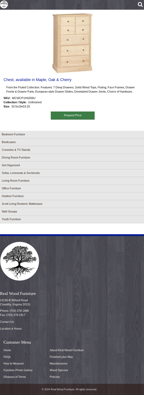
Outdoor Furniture (13, 196)
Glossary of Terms (15, 376)
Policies (55, 376)
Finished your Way (61, 356)
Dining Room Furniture (16, 157)
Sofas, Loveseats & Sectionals (21, 172)
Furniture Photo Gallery (18, 370)
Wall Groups (9, 211)
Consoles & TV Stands (16, 149)
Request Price (73, 115)
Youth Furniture (11, 219)
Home (7, 350)
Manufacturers (58, 363)
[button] (71, 43)
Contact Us (7, 321)
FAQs (7, 356)
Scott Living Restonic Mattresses (22, 203)
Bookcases (9, 142)
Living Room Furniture (16, 180)
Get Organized (11, 165)
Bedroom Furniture (13, 134)
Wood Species (59, 370)
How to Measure (14, 363)
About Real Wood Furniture (67, 350)
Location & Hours (11, 328)
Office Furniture (11, 188)
